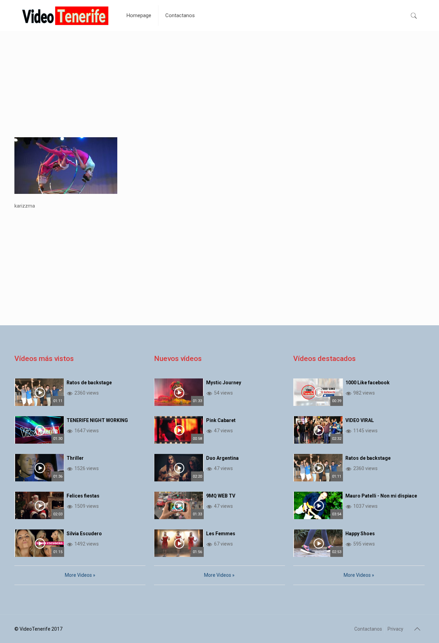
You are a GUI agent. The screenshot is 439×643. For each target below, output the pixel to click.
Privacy (395, 629)
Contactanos (368, 629)
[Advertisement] (219, 89)
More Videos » (80, 575)
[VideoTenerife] (65, 15)
